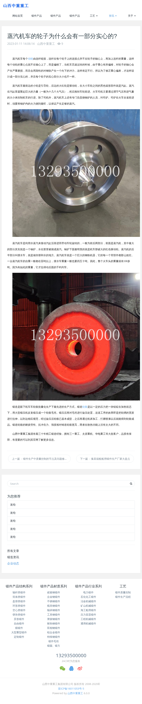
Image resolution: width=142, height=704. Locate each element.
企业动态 (13, 563)
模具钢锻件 (53, 605)
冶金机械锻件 (88, 601)
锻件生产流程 (123, 597)
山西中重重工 (75, 693)
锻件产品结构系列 (36, 17)
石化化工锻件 (88, 597)
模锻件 (19, 628)
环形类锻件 (19, 605)
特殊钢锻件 (53, 636)
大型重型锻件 (19, 632)
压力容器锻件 (88, 614)
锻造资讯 (13, 557)
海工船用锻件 (88, 610)
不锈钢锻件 (53, 601)
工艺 (93, 15)
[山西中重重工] (15, 5)
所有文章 (13, 551)
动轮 (30, 58)
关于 (131, 15)
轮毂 (84, 406)
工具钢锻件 (53, 614)
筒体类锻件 (19, 597)
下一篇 (105, 458)
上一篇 (39, 458)
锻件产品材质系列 (55, 17)
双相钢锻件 (53, 628)
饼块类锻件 (19, 614)
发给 (13, 504)
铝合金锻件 (53, 632)
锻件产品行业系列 (75, 17)
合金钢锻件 (53, 597)
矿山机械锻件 (88, 605)
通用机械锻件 (88, 623)
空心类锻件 (19, 610)
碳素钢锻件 (53, 592)
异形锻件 (19, 619)
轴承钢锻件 (53, 610)
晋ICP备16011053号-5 (71, 688)
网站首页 (17, 15)
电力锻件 (88, 592)
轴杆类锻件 (19, 592)
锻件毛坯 (53, 641)
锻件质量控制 (123, 592)
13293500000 (71, 655)
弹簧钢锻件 (53, 619)
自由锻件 (19, 623)
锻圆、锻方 (53, 645)
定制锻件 (19, 636)
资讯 (112, 15)
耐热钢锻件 (53, 623)
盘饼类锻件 (19, 601)
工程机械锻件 (88, 619)
